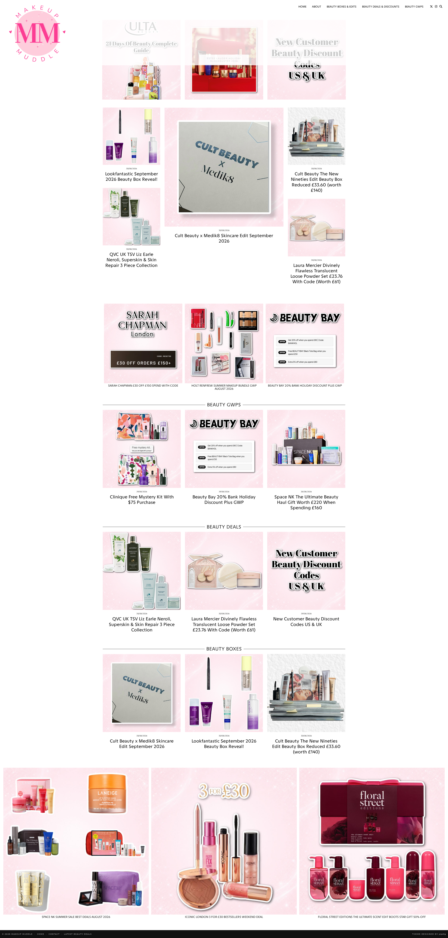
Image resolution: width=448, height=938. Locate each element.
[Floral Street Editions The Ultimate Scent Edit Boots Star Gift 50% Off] (372, 841)
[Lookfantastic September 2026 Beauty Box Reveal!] (131, 136)
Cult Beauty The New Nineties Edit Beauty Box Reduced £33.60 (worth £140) (316, 182)
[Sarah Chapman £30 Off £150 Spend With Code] (143, 343)
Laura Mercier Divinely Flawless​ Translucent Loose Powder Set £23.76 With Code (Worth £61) (316, 274)
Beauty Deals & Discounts (380, 6)
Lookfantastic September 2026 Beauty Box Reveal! (131, 176)
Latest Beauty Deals (78, 934)
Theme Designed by (429, 934)
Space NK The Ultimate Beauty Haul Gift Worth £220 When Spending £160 (306, 502)
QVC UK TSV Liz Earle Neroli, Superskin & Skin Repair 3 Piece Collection (131, 260)
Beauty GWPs (414, 6)
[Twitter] (431, 6)
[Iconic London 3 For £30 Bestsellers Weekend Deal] (224, 841)
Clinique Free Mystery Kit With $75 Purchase (142, 499)
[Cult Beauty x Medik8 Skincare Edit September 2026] (224, 167)
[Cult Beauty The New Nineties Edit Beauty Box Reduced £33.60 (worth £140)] (316, 136)
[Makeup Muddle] (37, 33)
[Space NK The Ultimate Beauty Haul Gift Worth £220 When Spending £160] (306, 449)
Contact (54, 934)
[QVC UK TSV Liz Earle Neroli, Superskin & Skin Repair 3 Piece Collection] (131, 217)
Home (302, 6)
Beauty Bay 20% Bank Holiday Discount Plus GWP (223, 499)
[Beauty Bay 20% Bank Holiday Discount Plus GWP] (305, 343)
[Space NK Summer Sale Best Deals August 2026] (76, 841)
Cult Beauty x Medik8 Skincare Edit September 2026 (224, 238)
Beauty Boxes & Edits (341, 6)
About (316, 6)
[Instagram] (436, 6)
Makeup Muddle (22, 934)
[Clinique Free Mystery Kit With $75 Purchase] (142, 449)
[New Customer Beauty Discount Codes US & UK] (306, 571)
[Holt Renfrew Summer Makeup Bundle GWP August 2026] (224, 343)
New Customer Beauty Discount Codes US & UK (306, 621)
